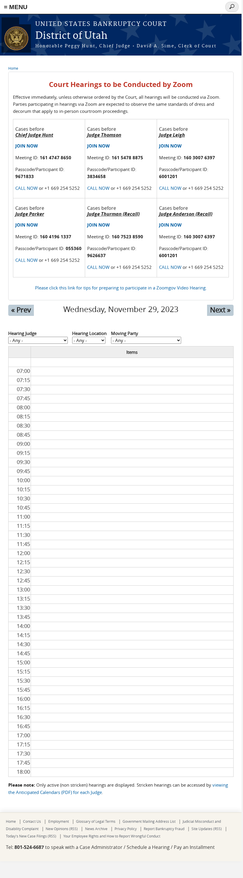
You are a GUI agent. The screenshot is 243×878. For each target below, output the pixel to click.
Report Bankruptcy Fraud (164, 828)
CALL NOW (26, 188)
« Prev (21, 309)
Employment (58, 821)
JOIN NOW (26, 146)
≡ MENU (15, 7)
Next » (220, 309)
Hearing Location (89, 333)
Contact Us (32, 821)
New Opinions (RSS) (62, 828)
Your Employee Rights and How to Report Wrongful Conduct (111, 836)
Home (13, 68)
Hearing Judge (22, 333)
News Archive (96, 828)
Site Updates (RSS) (206, 828)
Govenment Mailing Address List (149, 821)
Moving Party (124, 333)
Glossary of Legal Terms (95, 821)
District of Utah (71, 36)
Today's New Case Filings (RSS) (31, 836)
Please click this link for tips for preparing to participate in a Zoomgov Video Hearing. (121, 288)
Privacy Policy (126, 828)
